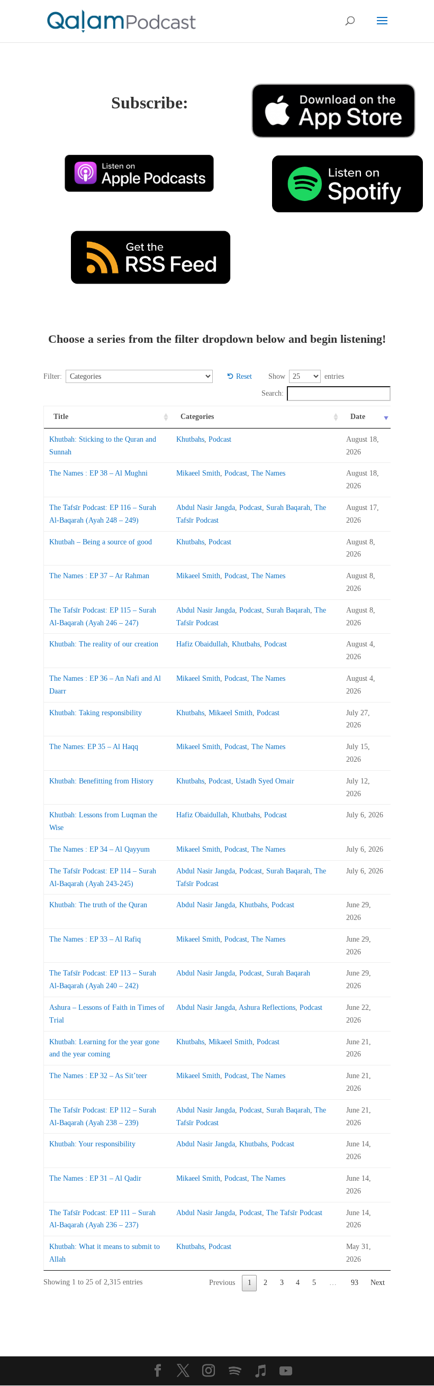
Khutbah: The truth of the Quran (98, 905)
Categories (197, 417)
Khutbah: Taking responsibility (95, 713)
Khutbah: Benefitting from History (101, 781)
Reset (244, 376)
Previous (222, 1283)
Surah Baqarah (288, 508)
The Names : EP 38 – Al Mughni (98, 473)
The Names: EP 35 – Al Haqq (93, 747)
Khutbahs (190, 439)
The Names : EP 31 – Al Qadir (95, 1178)
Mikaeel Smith (198, 473)
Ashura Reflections (267, 1007)
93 (354, 1283)
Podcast (220, 439)
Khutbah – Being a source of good (100, 542)
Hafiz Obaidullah (202, 644)
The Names (268, 473)
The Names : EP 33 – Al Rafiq (95, 939)
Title (60, 417)
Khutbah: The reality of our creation (103, 644)
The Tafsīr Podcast (294, 1213)
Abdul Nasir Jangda (205, 508)
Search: (272, 393)
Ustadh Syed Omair (265, 781)
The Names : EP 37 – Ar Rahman (99, 576)
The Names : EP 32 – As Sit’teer (98, 1076)
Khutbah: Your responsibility (92, 1144)
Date (357, 417)
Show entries (306, 376)
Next (377, 1283)
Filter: (52, 376)
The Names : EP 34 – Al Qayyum (99, 849)
